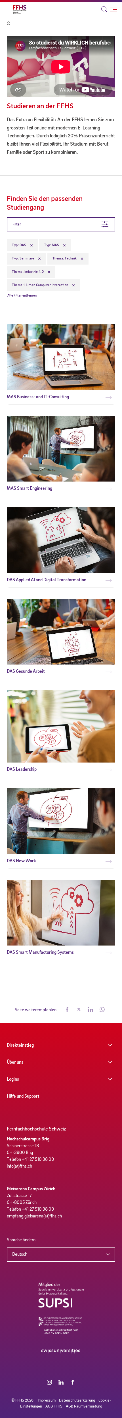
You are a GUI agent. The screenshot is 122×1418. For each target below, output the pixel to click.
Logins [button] (13, 1079)
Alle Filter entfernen (22, 295)
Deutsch (19, 1254)
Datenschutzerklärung (77, 1400)
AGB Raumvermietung (84, 1406)
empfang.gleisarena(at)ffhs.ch (34, 1216)
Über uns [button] (15, 1062)
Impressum (47, 1400)
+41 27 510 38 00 (38, 1159)
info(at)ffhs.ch (19, 1166)
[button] (67, 1010)
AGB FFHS (53, 1406)
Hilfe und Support (23, 1096)
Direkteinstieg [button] (20, 1045)
